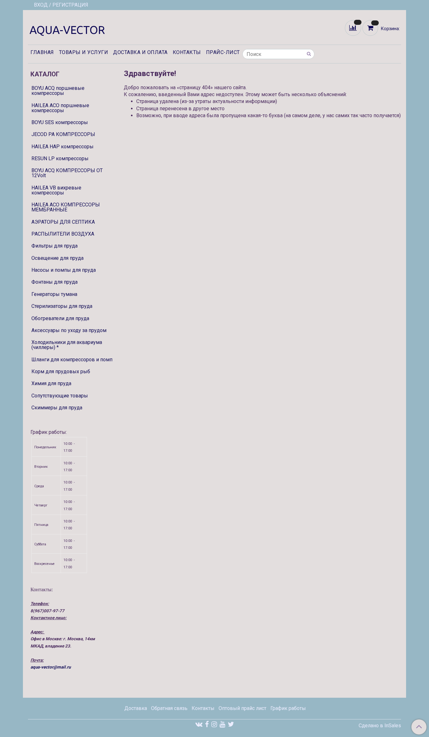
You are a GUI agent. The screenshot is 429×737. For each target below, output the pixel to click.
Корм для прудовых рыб (60, 371)
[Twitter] (231, 723)
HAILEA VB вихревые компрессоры (56, 190)
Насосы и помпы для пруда (63, 270)
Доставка (135, 708)
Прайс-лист (223, 52)
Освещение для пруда (57, 258)
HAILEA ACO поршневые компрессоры (60, 107)
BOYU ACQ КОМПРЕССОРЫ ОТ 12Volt (67, 172)
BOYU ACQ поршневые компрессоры (57, 90)
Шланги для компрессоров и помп (71, 360)
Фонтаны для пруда (54, 282)
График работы (288, 708)
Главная (42, 52)
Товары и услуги (83, 52)
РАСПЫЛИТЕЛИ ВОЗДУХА (62, 234)
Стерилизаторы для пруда (61, 306)
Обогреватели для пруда (60, 318)
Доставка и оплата (140, 52)
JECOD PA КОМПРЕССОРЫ (63, 134)
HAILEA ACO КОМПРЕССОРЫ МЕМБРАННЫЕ (65, 207)
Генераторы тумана (54, 294)
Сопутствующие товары (59, 396)
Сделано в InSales (380, 725)
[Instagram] (214, 723)
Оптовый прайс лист (242, 708)
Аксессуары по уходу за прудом (68, 330)
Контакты (187, 52)
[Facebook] (207, 723)
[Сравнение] (353, 27)
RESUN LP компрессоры (60, 158)
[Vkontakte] (199, 723)
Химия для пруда (51, 383)
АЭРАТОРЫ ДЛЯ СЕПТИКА (63, 222)
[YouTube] (222, 723)
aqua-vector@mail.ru (50, 667)
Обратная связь (169, 708)
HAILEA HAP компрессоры (62, 147)
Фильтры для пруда (54, 246)
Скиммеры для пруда (56, 408)
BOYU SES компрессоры (59, 122)
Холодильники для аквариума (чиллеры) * (66, 344)
